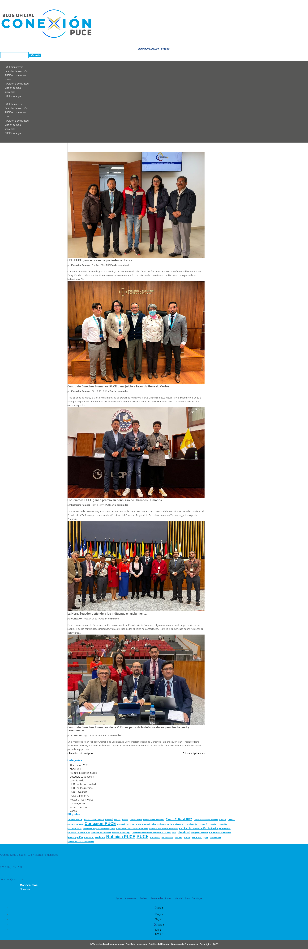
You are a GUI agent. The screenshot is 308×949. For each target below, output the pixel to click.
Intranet (165, 48)
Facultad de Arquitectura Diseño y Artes (99, 829)
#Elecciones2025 (79, 765)
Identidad (184, 832)
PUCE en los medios (15, 75)
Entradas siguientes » (194, 753)
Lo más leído (77, 780)
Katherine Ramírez (80, 265)
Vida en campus (13, 87)
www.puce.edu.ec (148, 48)
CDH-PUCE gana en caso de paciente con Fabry (99, 260)
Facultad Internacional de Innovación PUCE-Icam (151, 833)
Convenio (121, 824)
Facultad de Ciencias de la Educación (132, 828)
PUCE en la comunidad (17, 83)
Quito (206, 837)
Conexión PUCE (100, 824)
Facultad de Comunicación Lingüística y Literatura (205, 828)
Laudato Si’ (89, 837)
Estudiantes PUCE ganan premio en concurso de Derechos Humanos (114, 500)
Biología (125, 820)
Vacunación (215, 837)
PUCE (142, 837)
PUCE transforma (14, 67)
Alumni (109, 819)
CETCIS (222, 819)
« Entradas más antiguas (80, 753)
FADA (174, 833)
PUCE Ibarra (155, 837)
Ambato (143, 898)
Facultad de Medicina (101, 832)
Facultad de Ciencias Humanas (163, 828)
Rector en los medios (81, 799)
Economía (203, 824)
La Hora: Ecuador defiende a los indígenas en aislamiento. (107, 613)
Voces (8, 79)
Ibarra (168, 898)
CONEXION (76, 618)
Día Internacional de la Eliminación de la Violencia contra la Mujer (167, 824)
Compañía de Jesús (75, 824)
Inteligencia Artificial (199, 833)
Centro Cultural (136, 820)
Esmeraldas (157, 898)
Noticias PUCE (120, 837)
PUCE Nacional (167, 838)
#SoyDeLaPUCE (74, 819)
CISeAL (231, 819)
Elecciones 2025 (74, 828)
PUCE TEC (197, 837)
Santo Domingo (193, 898)
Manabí (178, 898)
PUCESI (187, 837)
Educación (222, 824)
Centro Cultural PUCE (179, 819)
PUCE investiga (13, 96)
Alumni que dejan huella (83, 772)
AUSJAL (117, 820)
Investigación (75, 837)
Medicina (100, 837)
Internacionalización (220, 832)
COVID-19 (132, 824)
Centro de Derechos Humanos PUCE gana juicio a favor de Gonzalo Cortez (118, 386)
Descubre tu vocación (16, 71)
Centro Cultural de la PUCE (153, 820)
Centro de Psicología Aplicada (206, 820)
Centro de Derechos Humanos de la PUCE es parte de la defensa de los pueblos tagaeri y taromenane (128, 729)
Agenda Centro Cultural (94, 819)
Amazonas (130, 898)
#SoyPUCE (10, 92)
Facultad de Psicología (121, 833)
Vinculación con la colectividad (80, 841)
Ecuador (212, 824)
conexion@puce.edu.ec (13, 879)
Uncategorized (78, 803)
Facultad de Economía (78, 832)
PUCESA (178, 837)
